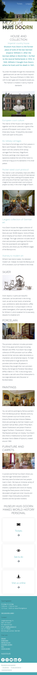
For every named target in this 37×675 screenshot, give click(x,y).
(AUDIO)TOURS (6, 653)
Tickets (18, 530)
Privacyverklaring (16, 667)
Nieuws (3, 638)
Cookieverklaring (7, 670)
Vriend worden (5, 649)
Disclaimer (5, 667)
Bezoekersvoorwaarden (8, 665)
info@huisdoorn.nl (10, 627)
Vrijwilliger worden (6, 645)
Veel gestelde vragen (7, 613)
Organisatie (4, 640)
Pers (2, 647)
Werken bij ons (5, 642)
